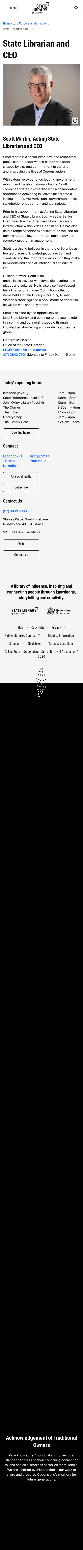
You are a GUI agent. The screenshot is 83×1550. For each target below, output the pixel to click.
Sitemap (14, 644)
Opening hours (21, 432)
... (14, 23)
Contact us (21, 555)
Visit (21, 544)
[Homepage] (24, 611)
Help (21, 627)
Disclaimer (34, 644)
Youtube (36, 461)
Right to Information (61, 635)
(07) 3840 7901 (14, 355)
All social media (21, 476)
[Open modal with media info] (75, 121)
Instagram (37, 456)
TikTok (7, 461)
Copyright (37, 627)
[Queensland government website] (59, 611)
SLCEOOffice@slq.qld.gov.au (24, 350)
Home (6, 23)
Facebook (10, 456)
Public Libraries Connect (20, 635)
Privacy (56, 627)
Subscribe (21, 487)
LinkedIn (9, 465)
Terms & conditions (61, 644)
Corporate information (33, 23)
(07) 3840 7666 (15, 511)
